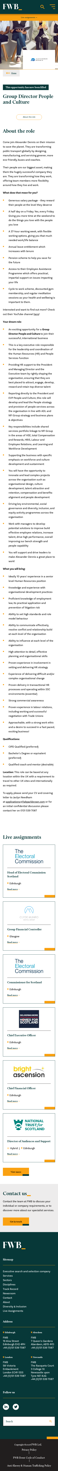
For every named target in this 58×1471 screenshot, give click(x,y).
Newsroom (9, 1293)
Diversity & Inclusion (14, 1306)
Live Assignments (13, 1311)
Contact (7, 1297)
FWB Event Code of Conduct (29, 1457)
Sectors (7, 1280)
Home (13, 73)
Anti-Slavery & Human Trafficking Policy (29, 1465)
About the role (29, 117)
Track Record (10, 1289)
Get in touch (16, 1221)
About (6, 1302)
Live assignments (28, 17)
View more (16, 1172)
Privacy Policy (29, 1449)
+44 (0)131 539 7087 (14, 1347)
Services (8, 1275)
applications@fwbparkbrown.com (25, 801)
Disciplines (9, 1284)
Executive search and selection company (26, 1271)
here (36, 314)
